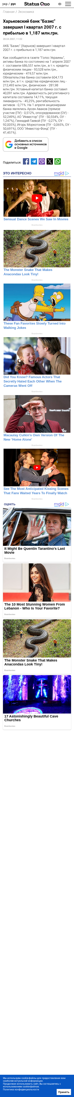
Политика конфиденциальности (21, 1089)
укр (4, 4)
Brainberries (37, 225)
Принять (63, 1092)
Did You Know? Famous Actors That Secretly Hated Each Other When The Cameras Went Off (33, 381)
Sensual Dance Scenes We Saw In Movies (36, 219)
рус (13, 4)
